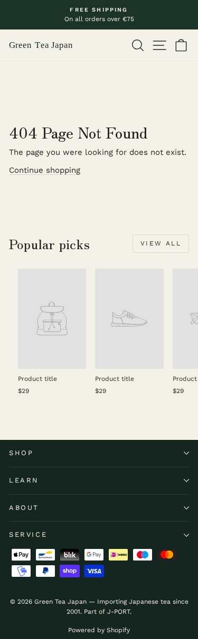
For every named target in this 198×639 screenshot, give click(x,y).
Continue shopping (44, 170)
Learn (24, 480)
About (24, 508)
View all (160, 243)
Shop (21, 453)
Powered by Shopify (99, 630)
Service (28, 534)
